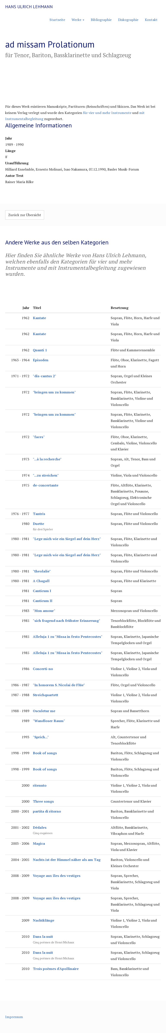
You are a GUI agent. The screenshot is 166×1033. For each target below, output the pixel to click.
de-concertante (45, 485)
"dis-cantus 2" (44, 376)
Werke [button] (77, 19)
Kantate (39, 317)
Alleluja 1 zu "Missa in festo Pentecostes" (67, 636)
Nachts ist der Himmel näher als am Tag (67, 859)
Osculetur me (44, 710)
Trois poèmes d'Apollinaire (56, 968)
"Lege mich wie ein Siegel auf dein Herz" (67, 538)
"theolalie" (42, 571)
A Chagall (41, 580)
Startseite (57, 19)
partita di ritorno (47, 811)
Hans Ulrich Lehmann (29, 7)
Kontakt (151, 19)
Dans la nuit (43, 936)
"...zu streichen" (46, 475)
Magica (39, 843)
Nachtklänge (43, 920)
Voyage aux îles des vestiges (56, 875)
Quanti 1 (40, 350)
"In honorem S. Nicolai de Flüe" (59, 685)
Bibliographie (101, 19)
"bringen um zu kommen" (54, 392)
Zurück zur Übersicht (24, 214)
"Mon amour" (44, 610)
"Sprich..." (41, 737)
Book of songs (45, 753)
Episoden (40, 360)
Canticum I (42, 590)
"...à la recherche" (47, 459)
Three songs (43, 801)
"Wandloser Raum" (49, 720)
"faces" (39, 436)
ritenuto (39, 785)
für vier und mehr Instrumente (107, 112)
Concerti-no (43, 668)
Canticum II (42, 600)
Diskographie (128, 19)
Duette (38, 523)
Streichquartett (45, 694)
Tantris (39, 513)
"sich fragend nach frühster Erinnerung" (66, 620)
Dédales (39, 827)
